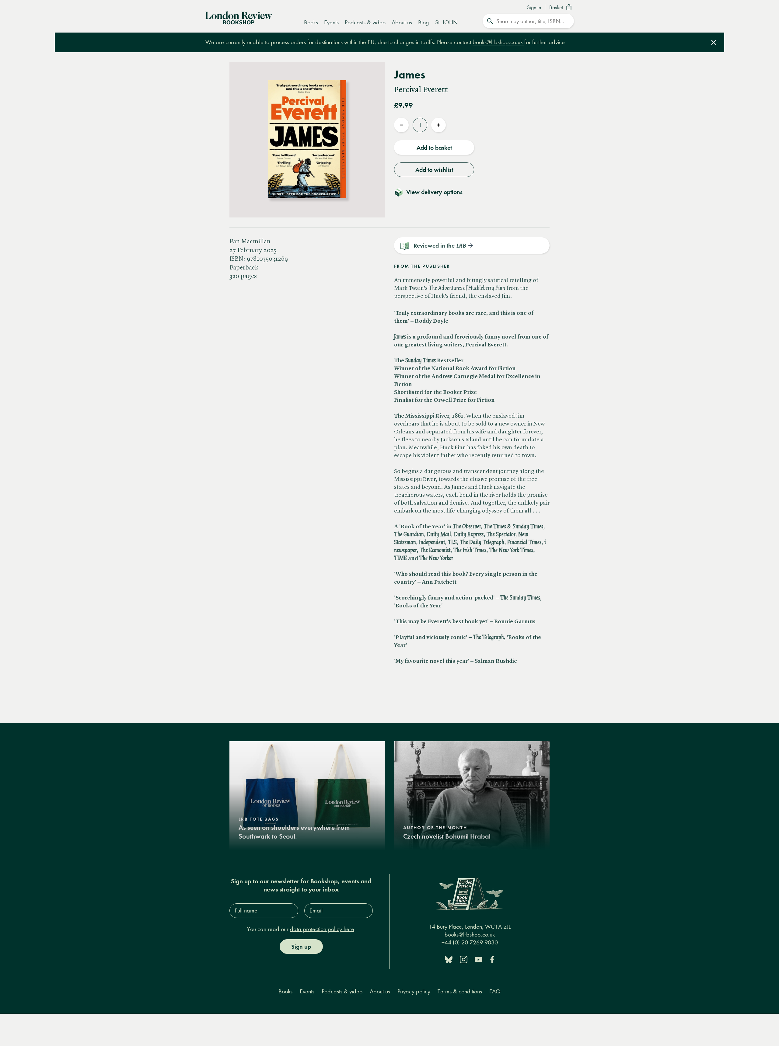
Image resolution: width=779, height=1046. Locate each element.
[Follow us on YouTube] (478, 959)
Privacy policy (413, 991)
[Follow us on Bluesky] (448, 959)
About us (402, 22)
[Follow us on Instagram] (463, 959)
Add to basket (434, 147)
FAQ (495, 991)
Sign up (301, 946)
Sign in (534, 7)
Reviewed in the (440, 245)
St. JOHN (446, 22)
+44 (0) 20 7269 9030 (470, 942)
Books (311, 22)
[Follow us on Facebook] (492, 959)
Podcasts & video (365, 22)
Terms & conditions (460, 991)
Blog (423, 22)
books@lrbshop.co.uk (498, 42)
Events (331, 22)
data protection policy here (322, 929)
